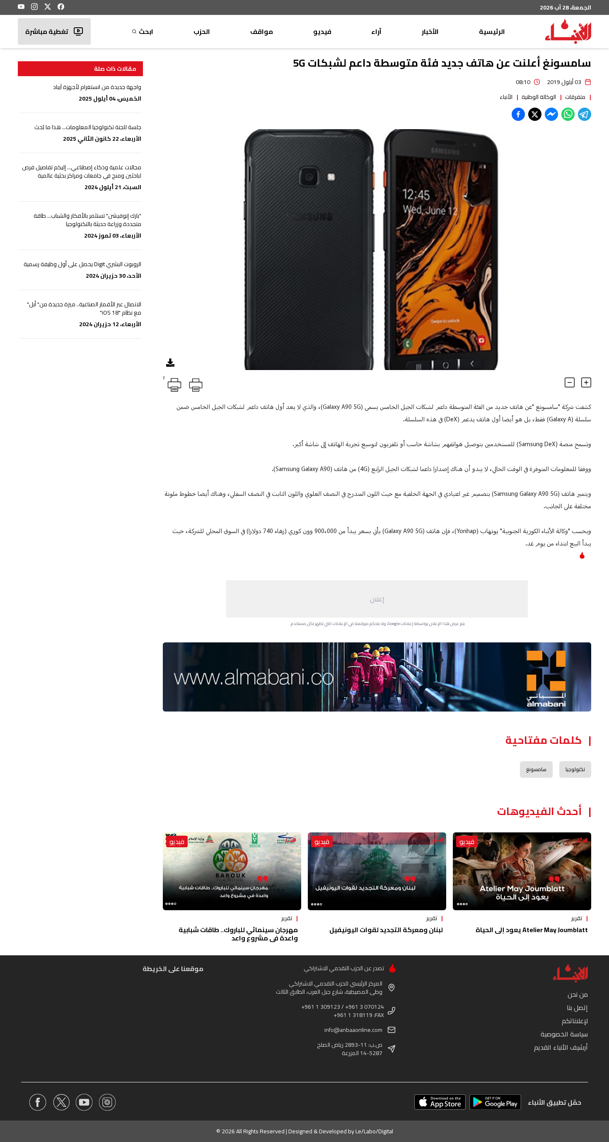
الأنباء (506, 97)
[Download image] (170, 362)
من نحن (578, 994)
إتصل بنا (577, 1007)
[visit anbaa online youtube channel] (84, 1102)
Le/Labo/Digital (374, 1131)
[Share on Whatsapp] (568, 114)
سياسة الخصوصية (564, 1034)
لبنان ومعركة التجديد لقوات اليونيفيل (386, 929)
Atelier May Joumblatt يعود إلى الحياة (532, 929)
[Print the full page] (194, 383)
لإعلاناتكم (575, 1021)
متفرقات (575, 97)
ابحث (146, 31)
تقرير (576, 918)
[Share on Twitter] (534, 114)
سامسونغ (536, 769)
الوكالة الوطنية (539, 97)
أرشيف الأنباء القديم (561, 1047)
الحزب (201, 31)
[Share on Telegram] (584, 114)
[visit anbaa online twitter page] (61, 1102)
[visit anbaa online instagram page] (107, 1102)
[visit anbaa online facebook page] (38, 1102)
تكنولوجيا (575, 769)
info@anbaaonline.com (353, 1029)
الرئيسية (492, 31)
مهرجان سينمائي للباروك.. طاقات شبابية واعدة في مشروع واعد (238, 933)
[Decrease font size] (570, 382)
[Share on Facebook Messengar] (551, 114)
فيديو (322, 31)
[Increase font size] (586, 382)
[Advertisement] (377, 599)
